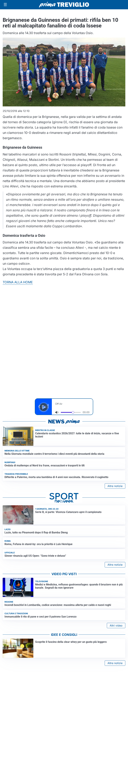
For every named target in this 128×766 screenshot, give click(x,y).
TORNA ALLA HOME (18, 282)
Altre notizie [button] (115, 486)
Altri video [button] (116, 625)
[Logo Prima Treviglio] (64, 4)
